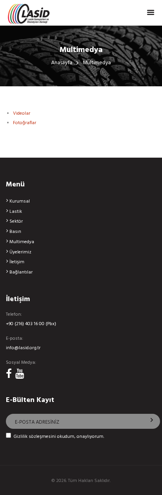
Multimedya (21, 242)
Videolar (21, 113)
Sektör (16, 221)
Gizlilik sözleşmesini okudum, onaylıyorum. (58, 437)
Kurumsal (19, 201)
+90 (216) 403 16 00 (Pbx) (31, 324)
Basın (15, 232)
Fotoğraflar (24, 123)
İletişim (16, 262)
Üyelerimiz (20, 252)
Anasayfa (61, 63)
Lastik (15, 212)
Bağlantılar (21, 272)
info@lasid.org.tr (23, 348)
